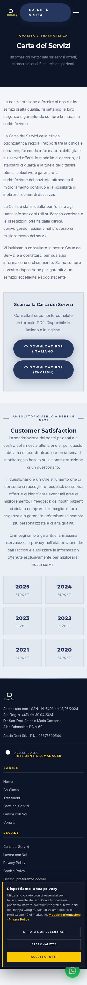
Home (8, 782)
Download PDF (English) (45, 369)
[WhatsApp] (72, 970)
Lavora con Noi (15, 814)
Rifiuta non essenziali (44, 932)
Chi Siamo (11, 790)
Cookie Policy (14, 871)
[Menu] (76, 12)
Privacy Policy (14, 863)
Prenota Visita (39, 12)
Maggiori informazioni (64, 914)
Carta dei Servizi (16, 806)
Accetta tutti (44, 957)
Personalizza (44, 944)
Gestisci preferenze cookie (24, 879)
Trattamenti (12, 798)
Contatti (9, 822)
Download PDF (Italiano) (45, 349)
